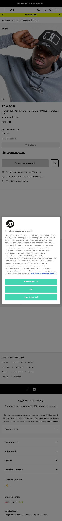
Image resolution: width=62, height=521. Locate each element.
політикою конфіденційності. (44, 273)
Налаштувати (31, 281)
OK (30, 289)
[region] (31, 260)
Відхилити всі (31, 297)
